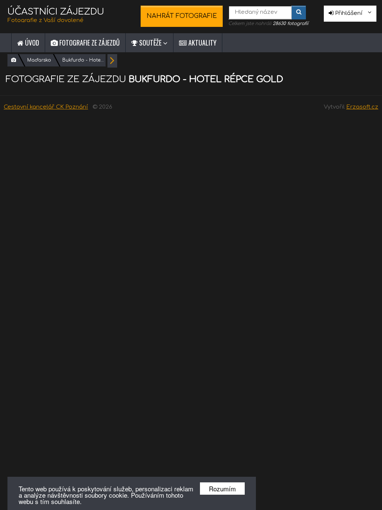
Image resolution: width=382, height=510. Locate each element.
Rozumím (222, 488)
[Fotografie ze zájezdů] (13, 60)
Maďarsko (39, 60)
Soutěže (150, 42)
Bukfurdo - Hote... (83, 60)
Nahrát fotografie (182, 15)
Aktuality (201, 42)
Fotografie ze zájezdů (89, 42)
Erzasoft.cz (362, 107)
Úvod (31, 42)
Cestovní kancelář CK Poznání (46, 107)
